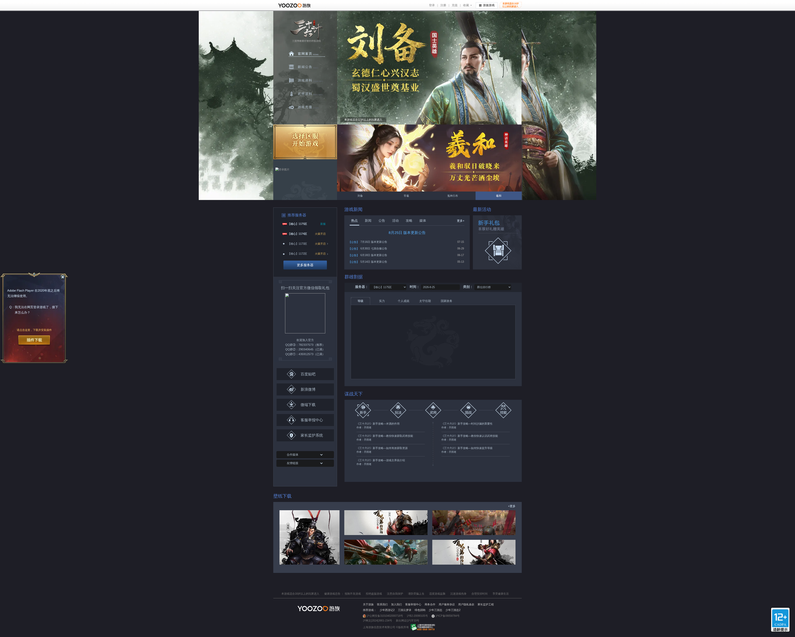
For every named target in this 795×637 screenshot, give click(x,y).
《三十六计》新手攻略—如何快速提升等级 (467, 448)
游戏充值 (307, 107)
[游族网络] (295, 5)
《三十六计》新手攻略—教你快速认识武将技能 (469, 435)
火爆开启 (320, 233)
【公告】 (353, 242)
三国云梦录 (404, 610)
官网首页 (307, 53)
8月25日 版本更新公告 (407, 233)
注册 (443, 5)
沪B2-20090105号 (417, 615)
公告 (381, 220)
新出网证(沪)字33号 (407, 620)
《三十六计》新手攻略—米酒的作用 (378, 423)
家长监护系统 (312, 435)
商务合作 (430, 604)
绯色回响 (420, 610)
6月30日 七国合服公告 (373, 248)
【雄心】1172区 (297, 253)
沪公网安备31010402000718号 (385, 615)
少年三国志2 (453, 610)
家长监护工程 (486, 604)
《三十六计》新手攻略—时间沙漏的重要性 (467, 423)
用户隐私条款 (466, 604)
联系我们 (382, 604)
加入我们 (396, 604)
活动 (395, 220)
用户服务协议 (447, 604)
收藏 (466, 5)
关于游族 (368, 604)
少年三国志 (435, 610)
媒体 (422, 220)
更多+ (460, 220)
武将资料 (307, 94)
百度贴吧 (308, 374)
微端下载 (308, 405)
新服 (323, 223)
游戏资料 (307, 80)
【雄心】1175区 (297, 223)
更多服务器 (305, 265)
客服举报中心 (312, 420)
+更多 (512, 506)
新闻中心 (307, 67)
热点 (354, 220)
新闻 (368, 220)
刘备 (429, 158)
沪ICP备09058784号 (447, 615)
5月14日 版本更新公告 (373, 261)
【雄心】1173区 (297, 243)
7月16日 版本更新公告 (373, 241)
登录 (432, 5)
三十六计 (306, 31)
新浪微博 (308, 389)
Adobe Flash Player (20, 290)
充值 (455, 5)
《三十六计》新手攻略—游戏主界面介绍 (381, 460)
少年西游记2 (387, 610)
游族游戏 (489, 5)
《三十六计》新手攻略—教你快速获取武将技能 (385, 435)
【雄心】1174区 (297, 233)
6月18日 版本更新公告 (373, 255)
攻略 (409, 220)
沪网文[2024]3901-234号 (377, 620)
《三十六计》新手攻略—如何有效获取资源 (382, 448)
